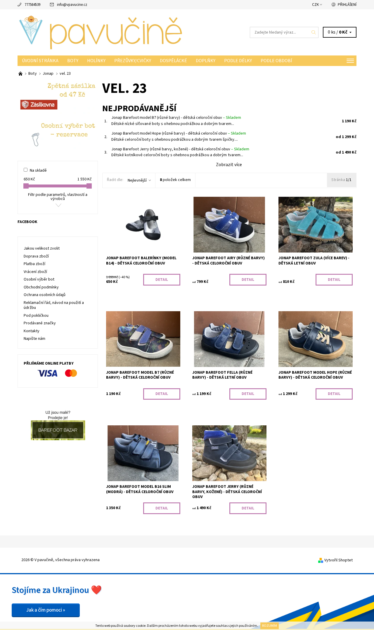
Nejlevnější (137, 180)
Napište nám (34, 339)
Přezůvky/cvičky (132, 61)
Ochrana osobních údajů (44, 295)
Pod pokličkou (36, 316)
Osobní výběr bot (39, 279)
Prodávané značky (40, 323)
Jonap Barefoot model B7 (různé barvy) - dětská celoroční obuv (176, 118)
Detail (161, 279)
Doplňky (205, 61)
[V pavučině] (102, 32)
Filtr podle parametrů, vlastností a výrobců (57, 197)
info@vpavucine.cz (72, 4)
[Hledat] (313, 32)
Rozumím (269, 625)
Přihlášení (347, 4)
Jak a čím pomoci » (45, 610)
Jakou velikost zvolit (42, 248)
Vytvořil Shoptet (338, 560)
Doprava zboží (36, 256)
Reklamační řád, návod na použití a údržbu (54, 305)
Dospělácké (173, 61)
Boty (72, 61)
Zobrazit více (229, 164)
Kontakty (31, 331)
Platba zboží (34, 264)
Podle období (276, 61)
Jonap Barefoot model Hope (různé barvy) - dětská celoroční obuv (178, 133)
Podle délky (238, 61)
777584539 (32, 4)
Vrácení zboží (35, 272)
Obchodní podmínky (41, 287)
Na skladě (38, 170)
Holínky (96, 61)
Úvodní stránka (40, 61)
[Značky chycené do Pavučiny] (20, 73)
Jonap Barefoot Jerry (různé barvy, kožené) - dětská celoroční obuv (180, 149)
